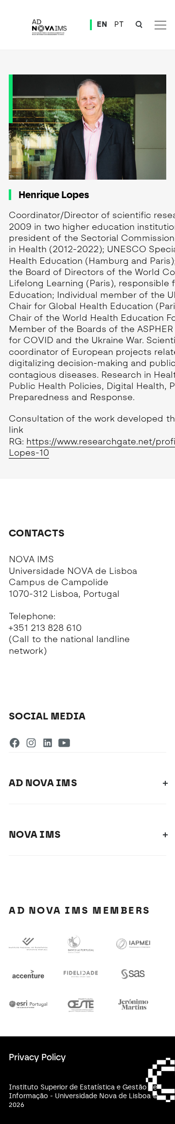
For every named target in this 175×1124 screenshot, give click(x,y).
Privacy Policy (37, 1057)
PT (118, 24)
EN (102, 24)
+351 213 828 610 (45, 628)
